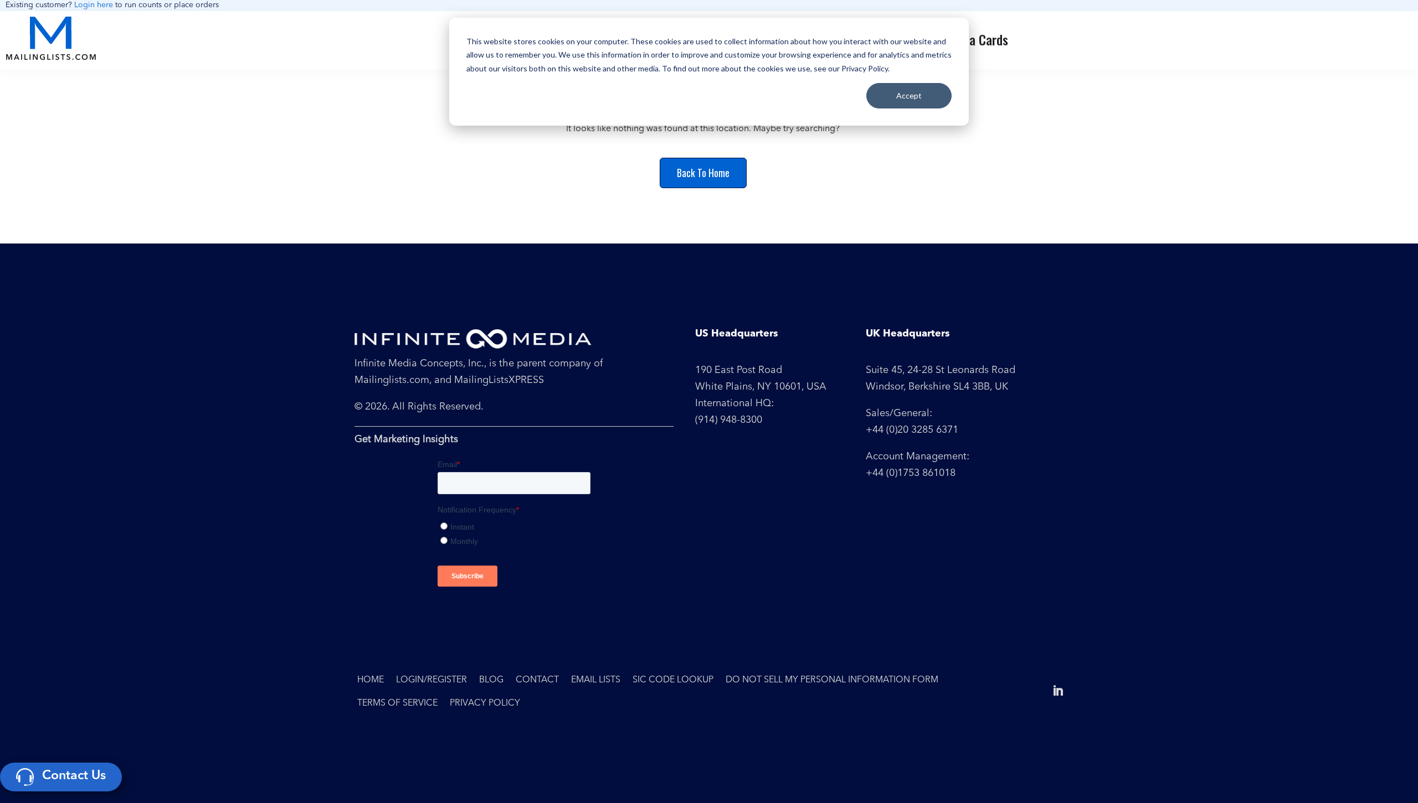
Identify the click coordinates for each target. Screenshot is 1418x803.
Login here (93, 5)
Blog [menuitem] (491, 680)
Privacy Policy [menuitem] (485, 703)
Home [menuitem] (370, 680)
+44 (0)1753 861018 (910, 473)
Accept (909, 95)
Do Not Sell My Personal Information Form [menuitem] (832, 680)
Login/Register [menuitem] (431, 680)
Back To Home (703, 172)
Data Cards (980, 39)
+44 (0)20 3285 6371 (912, 430)
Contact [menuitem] (537, 680)
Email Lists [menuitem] (595, 680)
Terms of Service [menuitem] (397, 703)
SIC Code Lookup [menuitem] (673, 680)
